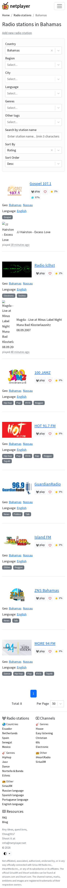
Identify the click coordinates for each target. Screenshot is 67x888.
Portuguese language (15, 799)
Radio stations (22, 15)
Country (12, 47)
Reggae (39, 402)
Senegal (7, 742)
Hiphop (6, 757)
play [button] (37, 191)
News (6, 514)
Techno (22, 295)
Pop (18, 402)
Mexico (6, 747)
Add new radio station (17, 33)
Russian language (13, 790)
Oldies (7, 567)
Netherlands (10, 733)
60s (38, 742)
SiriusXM (7, 786)
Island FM (42, 537)
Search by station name (20, 130)
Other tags (12, 118)
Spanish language (13, 795)
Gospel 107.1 (40, 183)
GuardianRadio (47, 483)
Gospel (7, 217)
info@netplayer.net (14, 843)
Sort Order (12, 160)
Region (11, 61)
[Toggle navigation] (59, 6)
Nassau (28, 205)
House (39, 728)
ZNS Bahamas (46, 590)
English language (12, 804)
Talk (27, 514)
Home (6, 15)
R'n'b (28, 402)
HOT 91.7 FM (45, 425)
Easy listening (44, 733)
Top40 (7, 461)
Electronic (9, 295)
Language (11, 90)
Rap (37, 455)
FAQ (4, 817)
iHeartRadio (43, 757)
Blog (5, 822)
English (21, 211)
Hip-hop (8, 402)
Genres (11, 104)
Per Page (46, 703)
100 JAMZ (42, 372)
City (11, 76)
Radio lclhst (44, 265)
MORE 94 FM (44, 643)
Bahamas (15, 205)
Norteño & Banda (12, 771)
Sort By (10, 147)
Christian (41, 738)
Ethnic (6, 775)
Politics (17, 514)
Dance (7, 673)
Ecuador (7, 728)
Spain (5, 738)
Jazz (5, 762)
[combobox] (7, 50)
